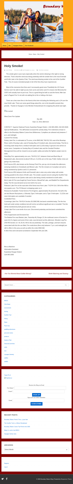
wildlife (6, 361)
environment (7, 308)
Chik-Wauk (7, 304)
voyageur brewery (9, 354)
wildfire (6, 358)
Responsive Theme (66, 479)
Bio (10, 45)
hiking (6, 318)
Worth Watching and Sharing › (59, 273)
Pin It (9, 375)
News (46, 70)
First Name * (10, 388)
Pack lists (7, 325)
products (6, 336)
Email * (11, 391)
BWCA (6, 300)
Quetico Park (8, 340)
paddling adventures (9, 329)
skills (5, 347)
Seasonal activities (9, 343)
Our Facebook (29, 45)
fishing (6, 311)
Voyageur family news (10, 434)
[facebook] (7, 479)
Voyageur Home (18, 45)
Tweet (6, 375)
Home (4, 45)
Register (6, 463)
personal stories (8, 333)
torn (5, 351)
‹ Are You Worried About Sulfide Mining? (17, 273)
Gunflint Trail (7, 315)
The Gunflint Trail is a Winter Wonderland (15, 423)
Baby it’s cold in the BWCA (11, 430)
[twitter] (3, 479)
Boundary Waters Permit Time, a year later (16, 419)
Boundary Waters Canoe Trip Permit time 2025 (17, 426)
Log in (6, 467)
